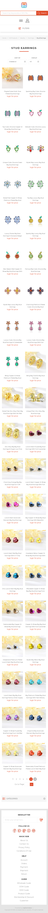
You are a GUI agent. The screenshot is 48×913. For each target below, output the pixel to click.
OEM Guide (24, 890)
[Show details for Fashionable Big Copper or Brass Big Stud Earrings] (12, 610)
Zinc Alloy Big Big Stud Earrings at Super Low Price (12, 448)
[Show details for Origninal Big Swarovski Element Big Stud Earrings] (35, 717)
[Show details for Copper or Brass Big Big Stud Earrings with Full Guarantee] (35, 610)
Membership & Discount (24, 897)
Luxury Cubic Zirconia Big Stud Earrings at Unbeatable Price (12, 342)
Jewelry (22, 38)
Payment (24, 867)
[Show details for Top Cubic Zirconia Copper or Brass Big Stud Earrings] (12, 113)
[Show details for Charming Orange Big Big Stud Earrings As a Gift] (12, 468)
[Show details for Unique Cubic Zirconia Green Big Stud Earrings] (12, 149)
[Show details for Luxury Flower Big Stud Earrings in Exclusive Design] (12, 220)
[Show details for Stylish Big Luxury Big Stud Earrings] (35, 149)
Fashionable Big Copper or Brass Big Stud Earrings (12, 625)
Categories (12, 799)
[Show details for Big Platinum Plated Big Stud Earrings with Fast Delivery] (35, 681)
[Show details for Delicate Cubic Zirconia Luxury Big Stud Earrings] (35, 113)
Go (32, 784)
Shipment (24, 870)
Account (24, 860)
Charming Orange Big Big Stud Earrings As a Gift (12, 483)
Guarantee (24, 901)
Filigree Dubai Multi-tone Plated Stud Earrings (12, 92)
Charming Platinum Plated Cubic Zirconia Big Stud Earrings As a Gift (35, 307)
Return (24, 874)
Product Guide (24, 894)
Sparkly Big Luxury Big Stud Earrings (35, 235)
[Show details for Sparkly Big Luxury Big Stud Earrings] (35, 220)
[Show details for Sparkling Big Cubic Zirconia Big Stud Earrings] (35, 77)
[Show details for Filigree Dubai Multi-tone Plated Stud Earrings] (12, 77)
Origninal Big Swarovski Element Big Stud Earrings (36, 732)
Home (4, 38)
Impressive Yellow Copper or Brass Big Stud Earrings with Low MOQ (35, 555)
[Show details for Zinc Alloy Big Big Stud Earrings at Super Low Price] (12, 433)
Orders (24, 863)
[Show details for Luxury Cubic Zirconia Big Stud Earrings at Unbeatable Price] (12, 326)
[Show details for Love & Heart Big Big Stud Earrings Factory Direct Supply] (12, 681)
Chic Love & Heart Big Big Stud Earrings (12, 590)
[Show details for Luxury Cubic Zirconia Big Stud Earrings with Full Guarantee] (35, 326)
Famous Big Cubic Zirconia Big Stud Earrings (35, 270)
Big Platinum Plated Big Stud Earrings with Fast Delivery (36, 696)
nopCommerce (27, 908)
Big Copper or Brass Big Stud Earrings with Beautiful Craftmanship (36, 520)
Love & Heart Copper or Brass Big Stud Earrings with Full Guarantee (36, 484)
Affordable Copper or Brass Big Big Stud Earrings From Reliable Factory (35, 591)
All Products (13, 38)
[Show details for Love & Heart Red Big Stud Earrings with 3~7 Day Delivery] (12, 539)
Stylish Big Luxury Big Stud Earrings (35, 164)
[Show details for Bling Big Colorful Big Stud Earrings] (35, 362)
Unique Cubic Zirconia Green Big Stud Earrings (12, 164)
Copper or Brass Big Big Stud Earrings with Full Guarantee (36, 625)
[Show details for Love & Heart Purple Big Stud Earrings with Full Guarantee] (35, 433)
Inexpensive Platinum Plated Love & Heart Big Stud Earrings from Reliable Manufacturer (12, 662)
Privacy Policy (24, 847)
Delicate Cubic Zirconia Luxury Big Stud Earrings (35, 128)
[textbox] (24, 13)
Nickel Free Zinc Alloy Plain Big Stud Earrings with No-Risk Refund (12, 413)
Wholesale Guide (24, 883)
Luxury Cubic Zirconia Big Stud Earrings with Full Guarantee (35, 342)
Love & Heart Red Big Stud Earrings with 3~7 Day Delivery (12, 555)
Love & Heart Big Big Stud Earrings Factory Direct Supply (12, 696)
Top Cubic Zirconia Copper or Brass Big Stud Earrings (12, 128)
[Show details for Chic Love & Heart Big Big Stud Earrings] (12, 575)
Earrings (31, 38)
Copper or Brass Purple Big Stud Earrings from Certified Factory (12, 733)
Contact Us (24, 844)
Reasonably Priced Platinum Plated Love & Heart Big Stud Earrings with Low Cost (35, 769)
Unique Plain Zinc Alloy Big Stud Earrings (35, 412)
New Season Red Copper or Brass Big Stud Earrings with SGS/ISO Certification (12, 271)
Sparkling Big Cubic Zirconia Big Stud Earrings (35, 92)
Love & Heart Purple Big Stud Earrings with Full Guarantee (35, 448)
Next (31, 779)
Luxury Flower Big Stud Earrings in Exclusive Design (12, 235)
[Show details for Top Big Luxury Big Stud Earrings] (35, 184)
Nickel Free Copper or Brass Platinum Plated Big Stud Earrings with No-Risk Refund (12, 200)
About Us (24, 840)
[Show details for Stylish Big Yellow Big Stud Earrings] (35, 646)
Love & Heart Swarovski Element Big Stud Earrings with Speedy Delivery (12, 520)
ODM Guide (24, 887)
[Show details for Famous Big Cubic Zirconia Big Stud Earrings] (35, 255)
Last (35, 779)
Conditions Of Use (24, 851)
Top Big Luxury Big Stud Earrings (35, 199)
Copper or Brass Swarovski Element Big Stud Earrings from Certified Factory (12, 769)
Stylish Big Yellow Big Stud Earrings (35, 661)
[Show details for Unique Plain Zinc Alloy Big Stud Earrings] (35, 397)
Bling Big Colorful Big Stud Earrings (35, 377)
